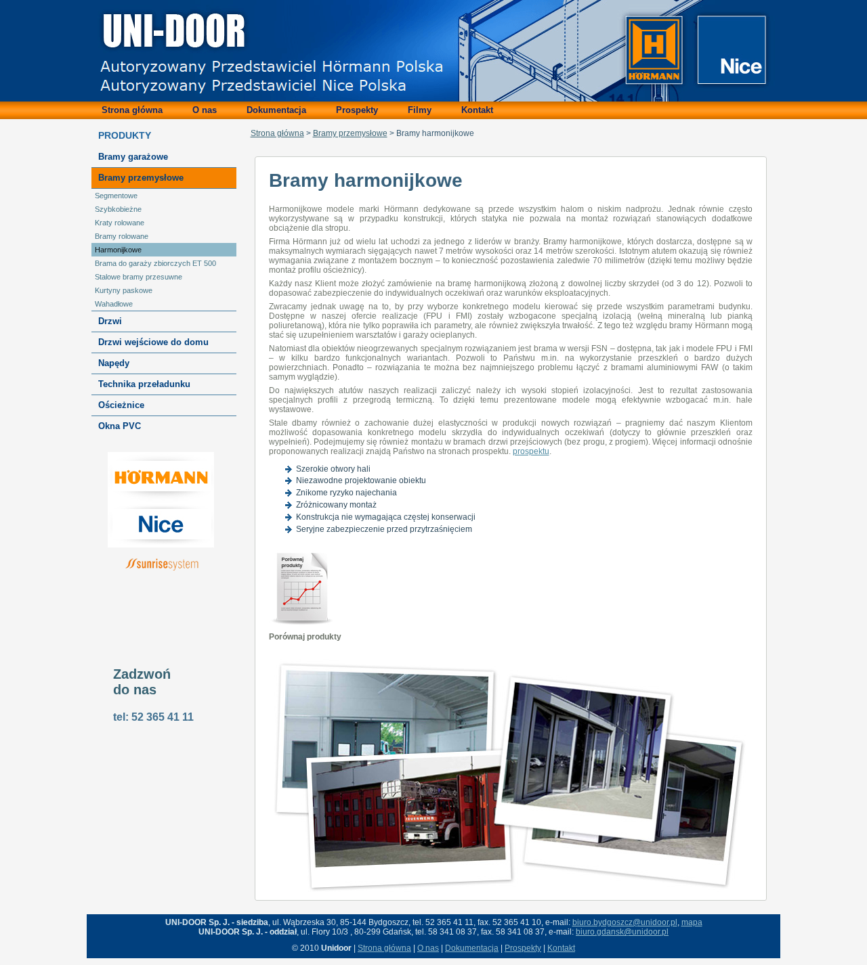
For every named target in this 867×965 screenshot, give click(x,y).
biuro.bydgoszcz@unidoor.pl (624, 922)
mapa (691, 922)
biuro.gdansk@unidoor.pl (622, 932)
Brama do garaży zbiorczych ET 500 (155, 263)
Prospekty (523, 948)
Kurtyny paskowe (123, 290)
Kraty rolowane (119, 223)
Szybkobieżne (118, 209)
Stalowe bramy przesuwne (138, 277)
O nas (428, 948)
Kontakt (561, 948)
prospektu (531, 451)
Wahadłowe (114, 304)
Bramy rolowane (121, 236)
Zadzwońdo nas (142, 682)
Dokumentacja (472, 948)
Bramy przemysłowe (350, 133)
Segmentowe (116, 196)
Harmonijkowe (118, 250)
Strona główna (277, 133)
